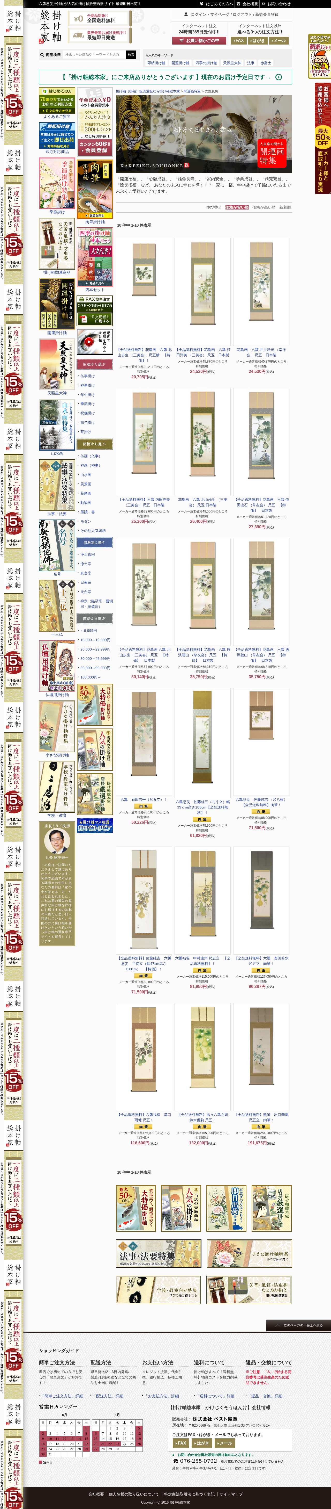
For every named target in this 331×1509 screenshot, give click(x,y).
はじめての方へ (219, 4)
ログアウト (242, 14)
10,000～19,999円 (95, 640)
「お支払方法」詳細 (161, 1396)
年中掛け (87, 395)
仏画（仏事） (91, 456)
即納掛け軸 (156, 63)
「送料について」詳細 (215, 1396)
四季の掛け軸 (206, 63)
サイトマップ (231, 1494)
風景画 (85, 484)
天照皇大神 (232, 63)
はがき (259, 40)
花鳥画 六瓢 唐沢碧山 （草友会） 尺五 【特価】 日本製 (202, 654)
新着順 (285, 207)
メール (280, 40)
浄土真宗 (87, 554)
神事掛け (87, 385)
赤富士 (265, 63)
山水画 (85, 475)
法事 (250, 63)
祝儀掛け (87, 413)
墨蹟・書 (87, 512)
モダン (85, 521)
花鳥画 (85, 493)
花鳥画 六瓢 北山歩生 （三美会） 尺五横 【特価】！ (144, 355)
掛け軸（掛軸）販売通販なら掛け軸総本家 (148, 91)
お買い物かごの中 (202, 40)
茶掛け (85, 432)
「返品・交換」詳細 (264, 1396)
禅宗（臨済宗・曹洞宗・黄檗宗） (96, 604)
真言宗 (85, 573)
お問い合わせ (279, 4)
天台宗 (85, 592)
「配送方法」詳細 (107, 1396)
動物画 (85, 503)
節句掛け (87, 422)
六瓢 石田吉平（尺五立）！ (144, 799)
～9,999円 (88, 631)
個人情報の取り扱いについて (134, 1494)
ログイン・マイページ (210, 14)
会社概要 (250, 4)
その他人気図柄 (93, 531)
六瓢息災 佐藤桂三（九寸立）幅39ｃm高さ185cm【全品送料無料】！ (203, 807)
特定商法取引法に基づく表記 (189, 1494)
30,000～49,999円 (95, 658)
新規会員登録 (267, 14)
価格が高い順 (264, 207)
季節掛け (87, 404)
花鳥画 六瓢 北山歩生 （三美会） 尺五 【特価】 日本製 (144, 654)
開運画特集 (192, 91)
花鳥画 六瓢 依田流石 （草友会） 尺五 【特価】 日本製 (261, 504)
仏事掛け (87, 376)
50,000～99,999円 (95, 668)
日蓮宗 (85, 582)
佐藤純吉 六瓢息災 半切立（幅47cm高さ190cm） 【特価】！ (144, 963)
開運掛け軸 (180, 63)
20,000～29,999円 (95, 649)
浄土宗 (85, 564)
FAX (240, 40)
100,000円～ (90, 677)
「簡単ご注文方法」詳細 (62, 1396)
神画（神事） (91, 465)
